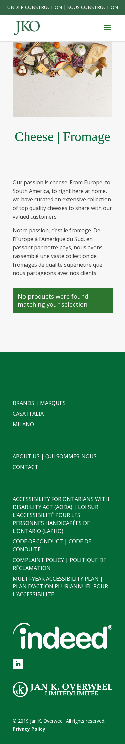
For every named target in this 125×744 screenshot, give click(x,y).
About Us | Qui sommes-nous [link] (55, 456)
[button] (107, 32)
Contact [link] (25, 467)
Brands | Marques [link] (39, 403)
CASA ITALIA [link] (28, 413)
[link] (27, 27)
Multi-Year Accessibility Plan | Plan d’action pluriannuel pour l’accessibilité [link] (60, 586)
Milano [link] (23, 424)
